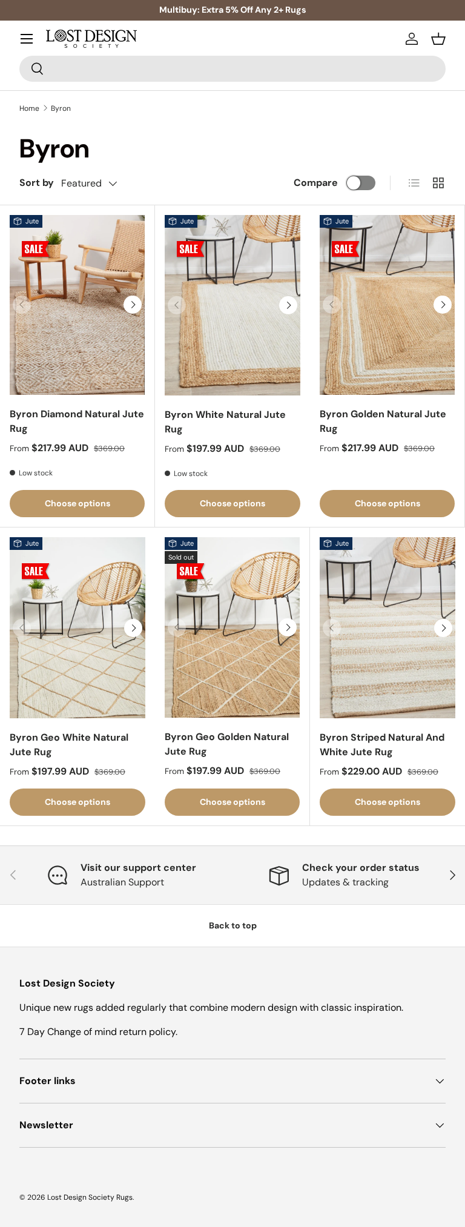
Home (29, 108)
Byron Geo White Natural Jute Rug (69, 744)
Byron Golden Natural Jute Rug (383, 421)
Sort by (36, 182)
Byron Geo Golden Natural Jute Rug (227, 744)
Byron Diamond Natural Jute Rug (77, 421)
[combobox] (232, 69)
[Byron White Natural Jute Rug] (232, 305)
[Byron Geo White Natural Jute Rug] (77, 627)
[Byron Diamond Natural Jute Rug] (77, 305)
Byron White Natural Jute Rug (225, 421)
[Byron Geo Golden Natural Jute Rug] (232, 627)
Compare (316, 182)
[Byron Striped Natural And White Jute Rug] (387, 627)
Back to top (233, 925)
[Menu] (26, 38)
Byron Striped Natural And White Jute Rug (382, 744)
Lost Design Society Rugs (90, 1197)
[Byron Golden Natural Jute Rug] (387, 305)
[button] (438, 38)
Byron (61, 108)
